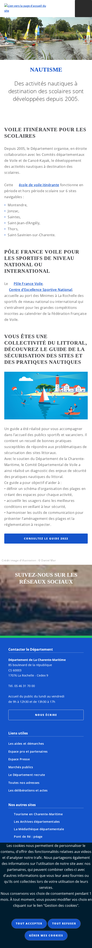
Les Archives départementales (37, 822)
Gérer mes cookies (46, 935)
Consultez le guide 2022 (46, 538)
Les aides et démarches (26, 744)
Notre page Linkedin (38, 617)
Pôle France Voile (28, 283)
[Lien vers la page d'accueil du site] (34, 8)
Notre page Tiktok (70, 601)
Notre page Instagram (22, 601)
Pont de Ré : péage (28, 836)
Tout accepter (29, 923)
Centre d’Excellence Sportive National (40, 289)
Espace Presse (19, 759)
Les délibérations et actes (28, 790)
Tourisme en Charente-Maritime (38, 814)
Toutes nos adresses (24, 783)
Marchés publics (20, 767)
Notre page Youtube (54, 617)
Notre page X (54, 601)
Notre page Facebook (38, 601)
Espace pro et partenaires (28, 751)
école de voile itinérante (39, 185)
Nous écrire (46, 715)
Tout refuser (64, 923)
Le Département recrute (26, 775)
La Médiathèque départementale (39, 829)
